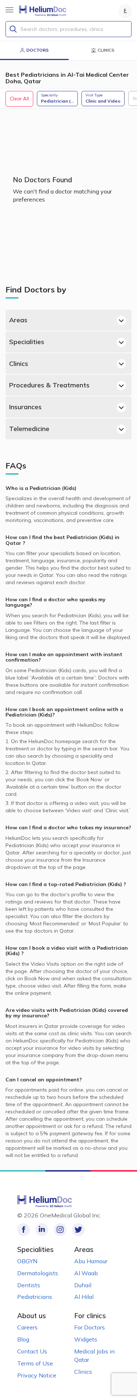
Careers (27, 1327)
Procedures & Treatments (49, 385)
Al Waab (86, 1273)
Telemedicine (29, 428)
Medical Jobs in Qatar (94, 1355)
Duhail (82, 1285)
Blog (23, 1339)
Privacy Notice (36, 1375)
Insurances (25, 407)
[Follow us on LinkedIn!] (41, 1229)
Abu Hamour (90, 1261)
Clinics (18, 363)
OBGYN (27, 1261)
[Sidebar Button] (9, 10)
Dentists (28, 1285)
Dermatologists (37, 1273)
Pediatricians (34, 1296)
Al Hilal (84, 1296)
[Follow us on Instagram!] (60, 1229)
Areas (18, 320)
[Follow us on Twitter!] (78, 1229)
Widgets (85, 1339)
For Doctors (89, 1327)
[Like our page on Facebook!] (23, 1229)
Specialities (26, 342)
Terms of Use (35, 1363)
